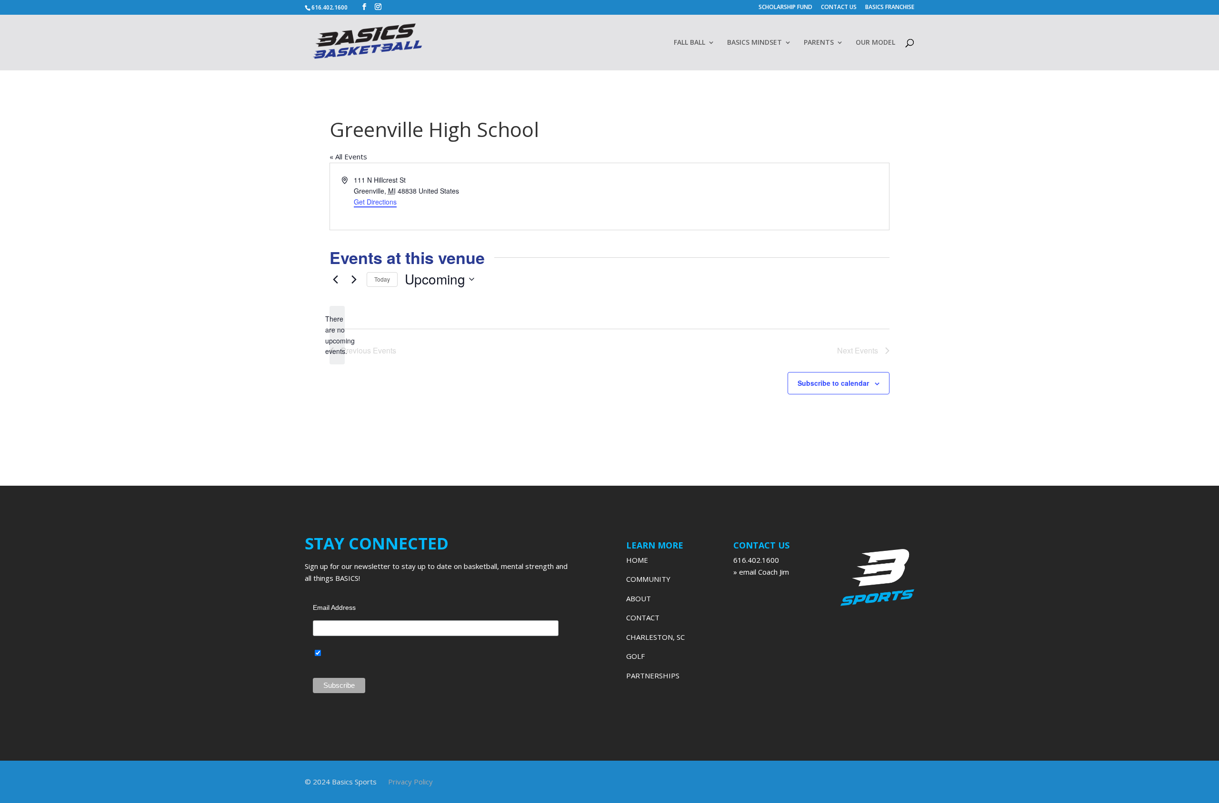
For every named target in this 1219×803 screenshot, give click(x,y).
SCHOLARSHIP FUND (785, 7)
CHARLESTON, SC (655, 637)
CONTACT (642, 617)
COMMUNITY (648, 579)
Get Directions (375, 201)
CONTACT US (839, 7)
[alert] (337, 335)
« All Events (348, 156)
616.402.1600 (756, 560)
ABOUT (638, 598)
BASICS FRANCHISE (889, 7)
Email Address (334, 607)
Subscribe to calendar (833, 383)
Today (382, 279)
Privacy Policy (410, 781)
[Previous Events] (335, 279)
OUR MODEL (875, 43)
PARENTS (819, 43)
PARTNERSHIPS (652, 675)
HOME (637, 560)
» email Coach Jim (761, 572)
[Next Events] (354, 279)
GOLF (635, 656)
